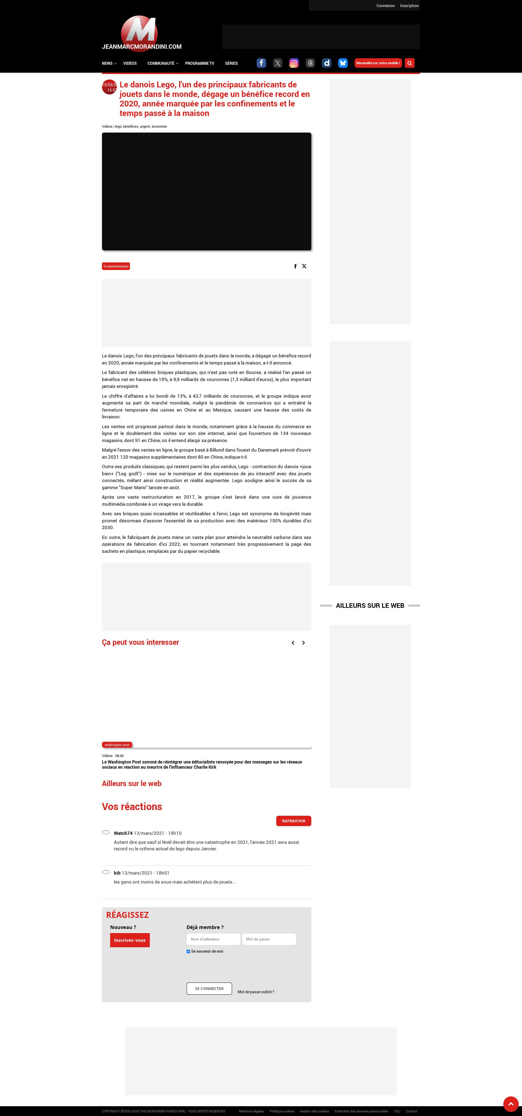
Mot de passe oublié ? (256, 991)
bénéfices (130, 126)
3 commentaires (116, 266)
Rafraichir (293, 820)
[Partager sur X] (305, 265)
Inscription (409, 5)
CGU (397, 1111)
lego (118, 126)
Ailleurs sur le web (370, 605)
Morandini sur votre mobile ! (378, 62)
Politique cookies (281, 1111)
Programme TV (199, 63)
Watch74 (123, 833)
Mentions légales (251, 1111)
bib (117, 873)
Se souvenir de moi (207, 951)
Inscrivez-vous (130, 940)
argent (145, 126)
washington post (117, 745)
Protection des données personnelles (361, 1111)
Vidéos (130, 63)
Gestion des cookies (314, 1111)
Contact (411, 1111)
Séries (231, 63)
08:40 (119, 755)
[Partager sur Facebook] (296, 265)
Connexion (386, 5)
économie (159, 126)
